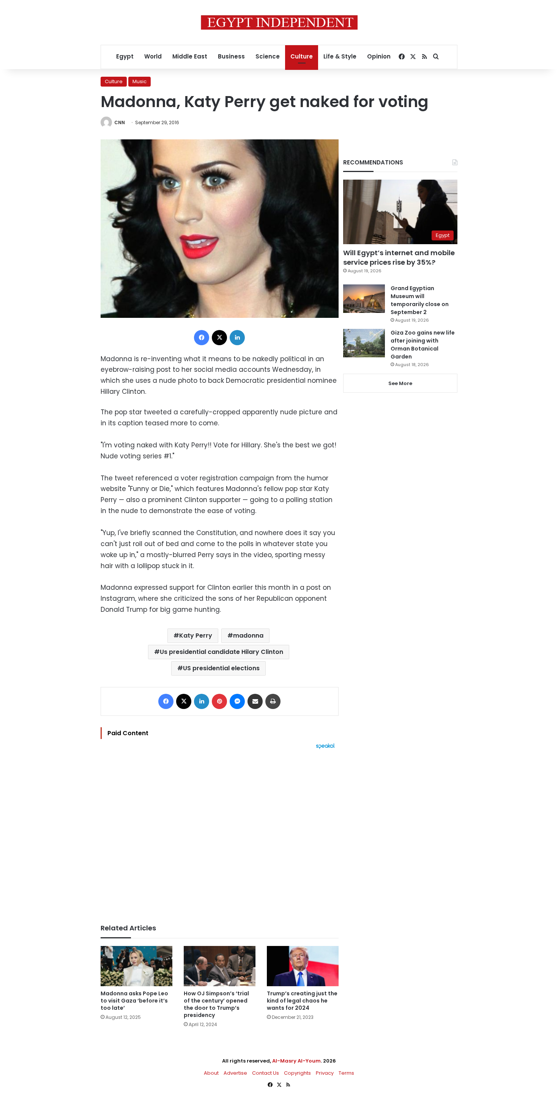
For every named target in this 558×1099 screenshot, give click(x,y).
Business (231, 56)
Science (267, 56)
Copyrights (297, 1073)
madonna (248, 635)
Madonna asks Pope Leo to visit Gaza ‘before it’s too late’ (134, 1001)
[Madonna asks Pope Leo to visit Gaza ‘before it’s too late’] (136, 966)
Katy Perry (195, 635)
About (211, 1073)
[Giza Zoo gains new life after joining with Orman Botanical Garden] (364, 343)
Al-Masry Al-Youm (296, 1060)
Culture (301, 56)
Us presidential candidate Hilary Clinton (221, 651)
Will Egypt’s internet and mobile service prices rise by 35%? (399, 257)
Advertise (235, 1073)
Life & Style (339, 56)
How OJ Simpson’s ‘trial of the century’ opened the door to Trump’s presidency (216, 1004)
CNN (119, 122)
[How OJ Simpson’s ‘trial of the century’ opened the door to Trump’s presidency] (219, 966)
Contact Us (265, 1073)
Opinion (379, 56)
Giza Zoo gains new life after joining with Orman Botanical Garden (423, 344)
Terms (346, 1073)
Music (139, 81)
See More (400, 383)
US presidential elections (221, 668)
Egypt (125, 56)
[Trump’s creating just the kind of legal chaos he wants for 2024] (303, 966)
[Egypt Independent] (279, 22)
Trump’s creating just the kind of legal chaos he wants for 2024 (302, 1001)
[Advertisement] (220, 832)
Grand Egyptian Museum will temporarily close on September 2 (420, 300)
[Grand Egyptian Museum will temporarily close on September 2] (364, 298)
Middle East (189, 56)
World (153, 56)
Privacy (325, 1073)
